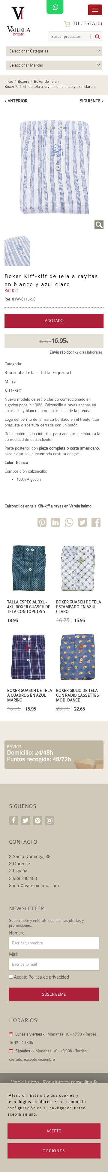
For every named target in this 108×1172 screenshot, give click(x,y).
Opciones (54, 1151)
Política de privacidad (48, 977)
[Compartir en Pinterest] (42, 523)
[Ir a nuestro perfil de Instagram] (49, 820)
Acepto (54, 1131)
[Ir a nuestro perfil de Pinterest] (37, 820)
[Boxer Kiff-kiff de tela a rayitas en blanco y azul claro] (54, 168)
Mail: (13, 954)
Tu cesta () (87, 23)
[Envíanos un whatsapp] (54, 7)
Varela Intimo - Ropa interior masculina (51, 1082)
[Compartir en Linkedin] (56, 523)
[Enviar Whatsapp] (69, 523)
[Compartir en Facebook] (96, 523)
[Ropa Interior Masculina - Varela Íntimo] (19, 21)
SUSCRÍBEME (54, 994)
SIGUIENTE (90, 100)
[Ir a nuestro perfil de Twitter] (25, 820)
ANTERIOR (18, 100)
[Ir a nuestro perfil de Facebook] (13, 820)
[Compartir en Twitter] (83, 523)
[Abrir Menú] (95, 9)
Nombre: (17, 933)
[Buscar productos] (95, 36)
